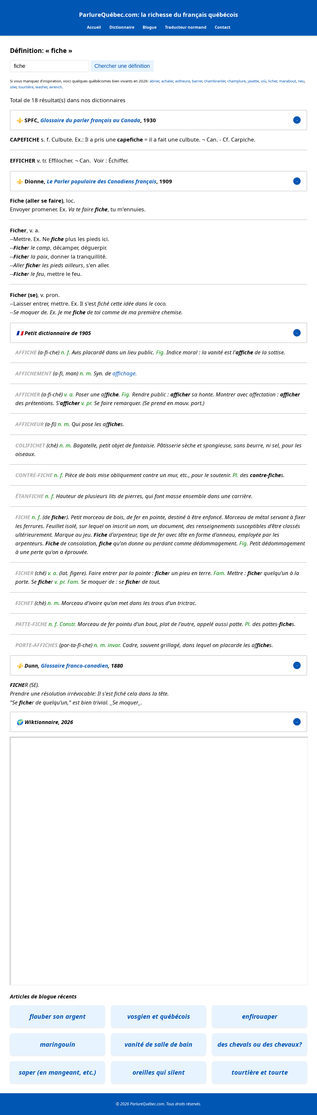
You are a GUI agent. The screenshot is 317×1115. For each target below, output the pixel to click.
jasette (253, 80)
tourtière (26, 86)
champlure (236, 80)
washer (41, 86)
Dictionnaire (121, 27)
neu (301, 80)
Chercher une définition (122, 66)
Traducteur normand (185, 27)
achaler (167, 80)
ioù (263, 80)
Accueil (94, 27)
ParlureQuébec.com (108, 14)
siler (13, 86)
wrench (55, 86)
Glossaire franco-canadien (74, 665)
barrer (197, 80)
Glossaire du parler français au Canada (90, 120)
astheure (182, 80)
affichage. (124, 373)
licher (272, 80)
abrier (154, 80)
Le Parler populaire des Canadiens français (101, 181)
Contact (222, 27)
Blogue (150, 27)
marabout (287, 80)
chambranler (214, 80)
